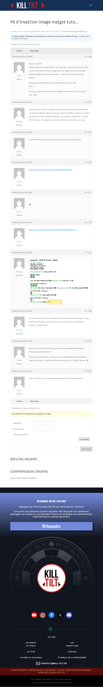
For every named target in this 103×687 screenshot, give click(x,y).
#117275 (88, 132)
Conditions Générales (31, 657)
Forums (20, 31)
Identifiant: (17, 423)
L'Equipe (72, 651)
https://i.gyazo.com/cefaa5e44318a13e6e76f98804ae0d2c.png (52, 230)
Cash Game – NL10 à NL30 (50, 31)
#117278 (88, 222)
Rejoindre (52, 526)
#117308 (88, 311)
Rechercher (86, 449)
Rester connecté (21, 434)
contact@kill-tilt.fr (54, 663)
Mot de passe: (18, 429)
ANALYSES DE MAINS (31, 31)
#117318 (88, 371)
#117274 (88, 102)
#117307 (88, 252)
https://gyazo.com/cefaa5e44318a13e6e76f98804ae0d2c (50, 169)
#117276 (88, 162)
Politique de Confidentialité (72, 657)
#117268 (88, 56)
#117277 (88, 192)
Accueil (13, 31)
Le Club (31, 651)
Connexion (84, 439)
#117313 (88, 341)
